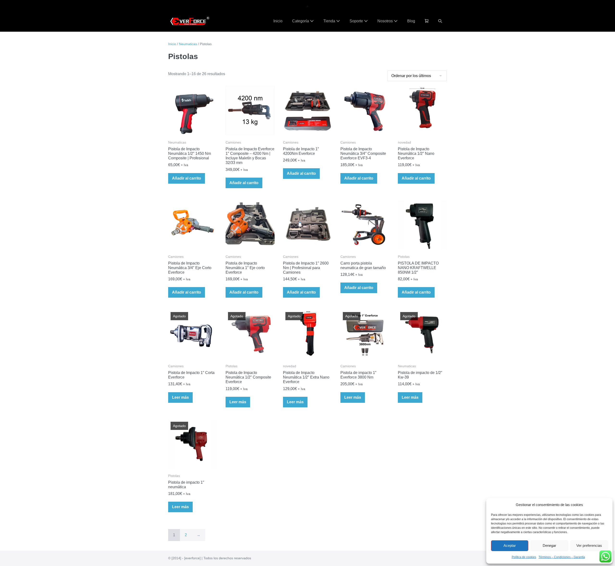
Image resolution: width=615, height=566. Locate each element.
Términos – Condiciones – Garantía (562, 557)
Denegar (549, 545)
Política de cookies (524, 557)
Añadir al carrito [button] (186, 178)
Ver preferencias (589, 545)
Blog (411, 21)
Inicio (278, 21)
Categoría (301, 21)
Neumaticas (188, 44)
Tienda (329, 21)
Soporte (357, 21)
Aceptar (510, 545)
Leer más (180, 397)
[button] (440, 21)
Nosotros (385, 21)
